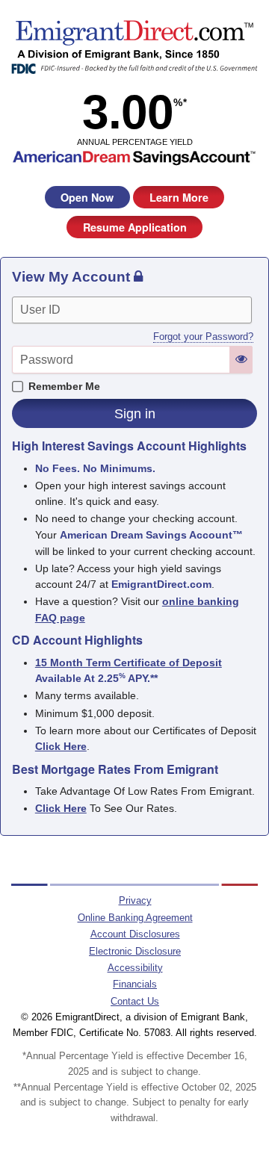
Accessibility (135, 967)
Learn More (178, 197)
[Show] (241, 359)
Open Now (87, 197)
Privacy (135, 900)
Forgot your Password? (203, 336)
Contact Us (135, 1001)
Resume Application (135, 227)
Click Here (61, 808)
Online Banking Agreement (135, 917)
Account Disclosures (135, 934)
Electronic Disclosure (135, 951)
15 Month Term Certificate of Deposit (128, 663)
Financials (135, 984)
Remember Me (64, 386)
